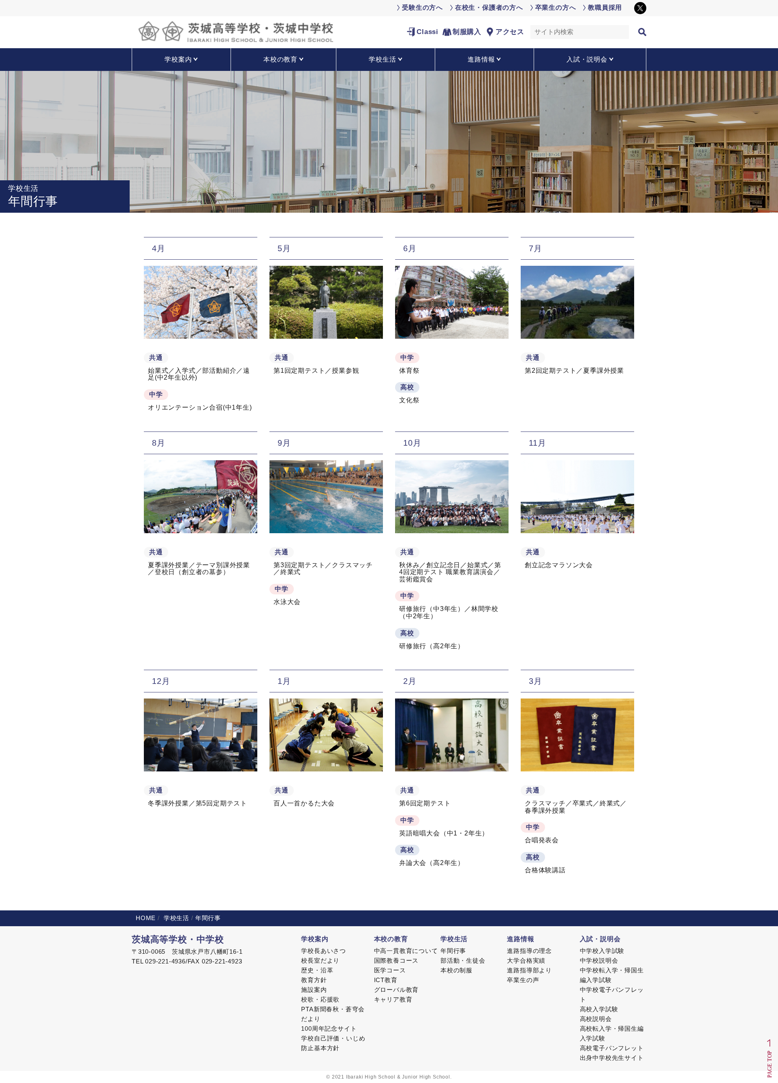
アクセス (510, 32)
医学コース (390, 970)
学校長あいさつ (323, 950)
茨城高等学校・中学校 (178, 939)
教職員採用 (605, 7)
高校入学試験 (599, 1009)
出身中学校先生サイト (612, 1057)
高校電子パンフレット (612, 1048)
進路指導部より (529, 970)
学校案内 (314, 939)
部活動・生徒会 (462, 960)
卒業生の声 (523, 979)
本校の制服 (456, 970)
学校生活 (175, 917)
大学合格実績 (526, 960)
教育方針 (314, 979)
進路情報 (520, 939)
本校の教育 (391, 939)
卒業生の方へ (555, 7)
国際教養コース (396, 960)
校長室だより (320, 960)
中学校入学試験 (602, 950)
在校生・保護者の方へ (489, 7)
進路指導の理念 (529, 950)
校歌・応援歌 (320, 999)
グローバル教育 (396, 989)
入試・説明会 (600, 939)
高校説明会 (596, 1018)
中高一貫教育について (406, 950)
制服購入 (467, 32)
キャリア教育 (393, 999)
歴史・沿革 (317, 970)
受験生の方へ (422, 7)
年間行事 (453, 950)
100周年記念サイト (329, 1028)
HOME (146, 917)
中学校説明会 (599, 960)
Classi (427, 32)
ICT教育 (386, 979)
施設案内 (314, 989)
